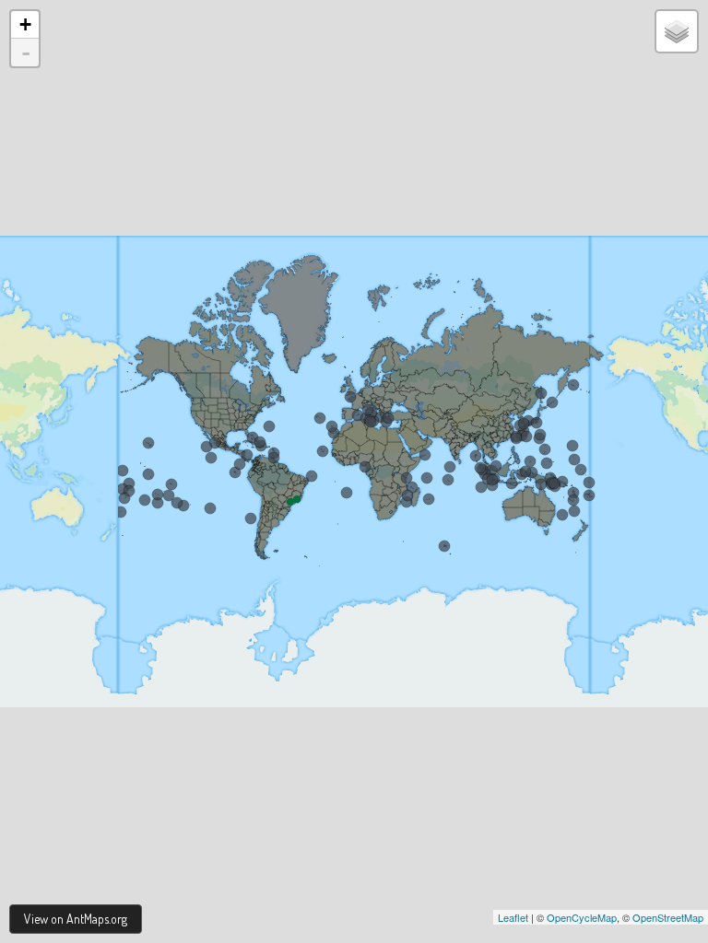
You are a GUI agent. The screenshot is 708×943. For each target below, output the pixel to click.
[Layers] (676, 31)
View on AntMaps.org (75, 918)
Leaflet (513, 917)
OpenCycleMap (582, 917)
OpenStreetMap (667, 917)
